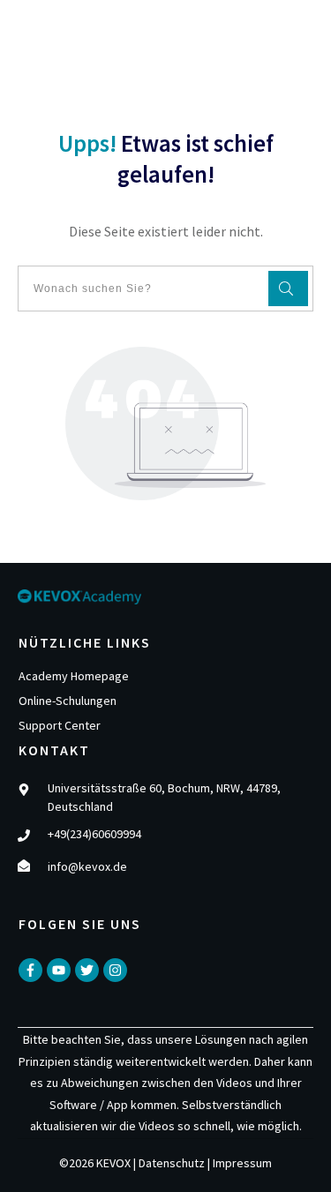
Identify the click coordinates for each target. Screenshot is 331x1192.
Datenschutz (172, 1163)
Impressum (242, 1163)
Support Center (60, 725)
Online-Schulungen (68, 700)
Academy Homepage (74, 676)
